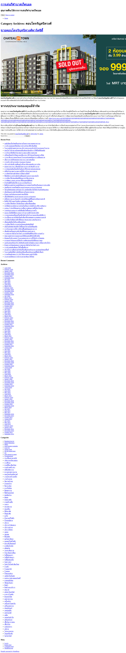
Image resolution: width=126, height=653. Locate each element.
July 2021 (7, 349)
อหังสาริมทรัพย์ (9, 592)
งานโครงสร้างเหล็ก (10, 476)
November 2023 (9, 304)
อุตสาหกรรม (8, 599)
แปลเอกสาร (8, 626)
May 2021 (7, 352)
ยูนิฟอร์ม (7, 548)
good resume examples (11, 446)
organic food (8, 449)
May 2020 (7, 372)
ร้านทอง (7, 571)
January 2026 (8, 271)
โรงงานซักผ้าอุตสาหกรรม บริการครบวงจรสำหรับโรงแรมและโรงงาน (26, 148)
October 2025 (8, 276)
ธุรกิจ (6, 516)
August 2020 (8, 367)
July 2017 (7, 409)
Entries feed (7, 645)
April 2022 (7, 334)
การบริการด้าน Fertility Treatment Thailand (17, 162)
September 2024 (9, 294)
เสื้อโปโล (7, 624)
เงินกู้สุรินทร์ (8, 608)
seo (5, 453)
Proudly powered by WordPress (10, 651)
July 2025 (7, 279)
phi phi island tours (9, 451)
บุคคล (6, 532)
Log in (6, 643)
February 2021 (8, 357)
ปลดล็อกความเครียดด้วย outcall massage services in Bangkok (23, 187)
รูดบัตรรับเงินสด (9, 576)
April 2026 (7, 268)
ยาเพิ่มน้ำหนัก (8, 546)
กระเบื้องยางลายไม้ (10, 458)
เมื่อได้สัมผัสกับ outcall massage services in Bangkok (20, 196)
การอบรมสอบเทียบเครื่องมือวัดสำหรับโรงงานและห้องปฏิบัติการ (25, 215)
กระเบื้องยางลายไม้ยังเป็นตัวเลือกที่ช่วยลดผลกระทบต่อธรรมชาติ (25, 217)
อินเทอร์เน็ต (8, 596)
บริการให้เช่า (8, 529)
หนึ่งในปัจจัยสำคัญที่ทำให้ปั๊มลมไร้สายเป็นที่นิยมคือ (20, 226)
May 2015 (7, 422)
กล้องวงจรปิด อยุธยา (11, 460)
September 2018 (9, 406)
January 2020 (8, 379)
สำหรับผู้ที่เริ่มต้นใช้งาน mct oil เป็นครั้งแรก (18, 183)
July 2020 (7, 369)
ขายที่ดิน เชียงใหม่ (10, 465)
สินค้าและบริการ (9, 587)
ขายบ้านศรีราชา (9, 467)
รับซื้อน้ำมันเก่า (9, 557)
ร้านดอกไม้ (8, 569)
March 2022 (8, 336)
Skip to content (10, 15)
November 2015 (9, 416)
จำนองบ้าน (8, 483)
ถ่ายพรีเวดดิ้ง (8, 502)
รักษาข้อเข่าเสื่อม (10, 553)
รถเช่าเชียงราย (9, 550)
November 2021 (9, 342)
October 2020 (8, 364)
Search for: (4, 136)
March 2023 (8, 316)
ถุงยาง (6, 504)
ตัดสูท (6, 497)
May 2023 (7, 313)
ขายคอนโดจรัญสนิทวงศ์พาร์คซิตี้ (22, 30)
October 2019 (8, 384)
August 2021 (8, 347)
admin (41, 134)
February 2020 (8, 377)
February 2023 (8, 318)
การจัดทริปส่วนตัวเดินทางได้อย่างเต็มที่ (16, 173)
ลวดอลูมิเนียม (8, 580)
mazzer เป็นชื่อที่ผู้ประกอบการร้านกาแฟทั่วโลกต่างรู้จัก (21, 213)
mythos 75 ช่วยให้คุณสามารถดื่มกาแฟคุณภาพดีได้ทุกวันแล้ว (23, 208)
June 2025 (7, 281)
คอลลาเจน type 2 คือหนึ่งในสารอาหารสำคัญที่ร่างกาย (21, 166)
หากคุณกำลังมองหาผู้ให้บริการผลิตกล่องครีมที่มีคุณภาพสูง (23, 240)
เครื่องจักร (7, 601)
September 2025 (9, 278)
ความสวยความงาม (10, 472)
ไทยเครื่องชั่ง (8, 633)
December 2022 (9, 321)
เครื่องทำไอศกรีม (10, 603)
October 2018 (8, 404)
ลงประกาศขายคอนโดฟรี (12, 578)
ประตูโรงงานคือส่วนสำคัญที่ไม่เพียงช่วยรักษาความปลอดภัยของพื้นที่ (26, 249)
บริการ (6, 523)
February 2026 (8, 269)
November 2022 (9, 322)
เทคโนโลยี (7, 613)
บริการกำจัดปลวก (10, 525)
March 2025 (8, 286)
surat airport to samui (10, 454)
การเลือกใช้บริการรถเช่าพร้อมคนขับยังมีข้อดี (19, 224)
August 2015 (8, 419)
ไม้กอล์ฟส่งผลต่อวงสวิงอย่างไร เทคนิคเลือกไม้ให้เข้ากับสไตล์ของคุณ (26, 189)
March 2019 (8, 396)
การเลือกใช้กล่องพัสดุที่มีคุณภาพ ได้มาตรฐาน (19, 178)
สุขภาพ (6, 589)
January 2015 (8, 427)
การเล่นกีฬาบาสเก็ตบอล (16, 4)
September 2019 (9, 386)
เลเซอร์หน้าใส (9, 617)
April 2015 (7, 424)
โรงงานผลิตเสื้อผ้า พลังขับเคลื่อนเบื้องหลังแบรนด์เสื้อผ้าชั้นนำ (24, 252)
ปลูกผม (6, 534)
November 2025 (9, 274)
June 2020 (7, 371)
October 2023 (8, 306)
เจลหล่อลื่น (7, 610)
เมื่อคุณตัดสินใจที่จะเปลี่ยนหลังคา (15, 222)
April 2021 (7, 354)
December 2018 (9, 401)
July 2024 (7, 296)
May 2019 (7, 392)
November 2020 (9, 362)
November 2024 (9, 291)
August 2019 (8, 387)
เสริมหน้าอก (8, 620)
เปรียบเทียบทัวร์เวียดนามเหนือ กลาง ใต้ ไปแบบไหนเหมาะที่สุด (24, 155)
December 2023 (9, 303)
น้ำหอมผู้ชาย (8, 520)
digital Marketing (9, 443)
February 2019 (8, 397)
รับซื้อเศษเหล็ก (9, 559)
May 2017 (7, 412)
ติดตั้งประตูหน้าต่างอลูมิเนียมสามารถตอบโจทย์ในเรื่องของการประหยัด (27, 185)
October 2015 (8, 417)
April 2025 (7, 284)
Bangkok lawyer (9, 441)
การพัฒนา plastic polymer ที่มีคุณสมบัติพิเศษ (18, 180)
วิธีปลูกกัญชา (8, 583)
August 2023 (8, 308)
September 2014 (9, 434)
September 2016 (9, 414)
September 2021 (9, 346)
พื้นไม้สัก (7, 536)
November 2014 (9, 431)
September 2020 (9, 366)
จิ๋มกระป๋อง (7, 486)
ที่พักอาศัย (7, 511)
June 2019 (7, 391)
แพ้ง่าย (6, 629)
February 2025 (8, 288)
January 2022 (8, 339)
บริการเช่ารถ (8, 527)
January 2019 (8, 399)
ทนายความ (8, 506)
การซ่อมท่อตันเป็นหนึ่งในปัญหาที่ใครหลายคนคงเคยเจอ (22, 169)
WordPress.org (8, 648)
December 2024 (9, 289)
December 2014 (9, 429)
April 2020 (7, 374)
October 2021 (8, 344)
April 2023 (7, 314)
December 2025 (9, 273)
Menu (2, 15)
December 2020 (9, 361)
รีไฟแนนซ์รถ (8, 573)
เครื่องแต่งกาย (9, 606)
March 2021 (8, 356)
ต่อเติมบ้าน (7, 495)
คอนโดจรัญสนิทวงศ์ (21, 134)
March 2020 (8, 376)
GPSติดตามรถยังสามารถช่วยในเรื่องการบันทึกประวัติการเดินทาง (25, 206)
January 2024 (8, 301)
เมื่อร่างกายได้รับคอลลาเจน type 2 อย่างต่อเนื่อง (19, 159)
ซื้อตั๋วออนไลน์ (9, 493)
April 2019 (7, 394)
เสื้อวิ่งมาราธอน (9, 622)
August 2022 (8, 327)
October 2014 (8, 432)
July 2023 (7, 309)
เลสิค (6, 615)
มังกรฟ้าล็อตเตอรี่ (10, 543)
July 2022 (7, 329)
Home (6, 18)
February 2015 (8, 426)
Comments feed (9, 646)
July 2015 (7, 421)
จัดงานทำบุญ (8, 481)
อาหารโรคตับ (8, 594)
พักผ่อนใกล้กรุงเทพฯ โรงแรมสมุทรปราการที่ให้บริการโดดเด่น (24, 238)
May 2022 (7, 332)
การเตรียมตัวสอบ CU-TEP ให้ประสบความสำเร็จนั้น (20, 254)
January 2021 (8, 359)
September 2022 (9, 326)
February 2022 (8, 337)
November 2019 (9, 382)
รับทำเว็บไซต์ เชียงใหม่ (11, 564)
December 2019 (9, 381)
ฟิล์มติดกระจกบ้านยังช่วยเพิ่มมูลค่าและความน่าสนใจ (21, 176)
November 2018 (9, 402)
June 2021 (7, 351)
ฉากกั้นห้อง (8, 488)
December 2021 (9, 341)
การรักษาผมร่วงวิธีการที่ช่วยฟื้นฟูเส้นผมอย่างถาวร (20, 229)
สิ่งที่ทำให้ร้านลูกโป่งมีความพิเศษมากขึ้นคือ (18, 201)
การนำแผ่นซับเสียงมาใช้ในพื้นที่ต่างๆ (16, 247)
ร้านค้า (6, 566)
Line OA (7, 448)
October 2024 (8, 293)
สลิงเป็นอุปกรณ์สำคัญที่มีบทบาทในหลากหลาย (19, 192)
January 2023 (8, 319)
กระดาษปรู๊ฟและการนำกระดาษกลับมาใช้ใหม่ (19, 256)
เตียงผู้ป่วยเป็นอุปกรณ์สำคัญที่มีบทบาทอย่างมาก (19, 231)
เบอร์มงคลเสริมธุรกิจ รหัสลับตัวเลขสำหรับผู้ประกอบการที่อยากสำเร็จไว (27, 243)
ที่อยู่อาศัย (7, 513)
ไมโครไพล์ (8, 636)
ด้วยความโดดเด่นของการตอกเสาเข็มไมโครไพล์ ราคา (21, 245)
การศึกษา (7, 463)
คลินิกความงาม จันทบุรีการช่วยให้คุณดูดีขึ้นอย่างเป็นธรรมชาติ (24, 199)
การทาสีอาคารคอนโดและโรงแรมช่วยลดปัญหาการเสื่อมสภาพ (24, 157)
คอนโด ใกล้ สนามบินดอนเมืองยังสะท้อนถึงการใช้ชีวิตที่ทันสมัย (24, 150)
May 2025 (7, 283)
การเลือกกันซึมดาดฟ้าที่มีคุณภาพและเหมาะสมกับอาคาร (22, 219)
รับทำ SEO (7, 562)
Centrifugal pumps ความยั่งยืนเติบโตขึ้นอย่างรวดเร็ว (20, 210)
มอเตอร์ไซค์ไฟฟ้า (10, 541)
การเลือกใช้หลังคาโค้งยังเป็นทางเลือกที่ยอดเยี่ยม (20, 203)
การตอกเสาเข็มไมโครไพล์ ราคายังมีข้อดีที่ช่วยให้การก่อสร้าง (24, 233)
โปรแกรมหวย (8, 631)
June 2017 (7, 411)
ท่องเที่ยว (7, 509)
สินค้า (6, 585)
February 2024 (8, 299)
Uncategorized (8, 456)
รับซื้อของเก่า (8, 555)
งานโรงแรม (8, 479)
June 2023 (7, 311)
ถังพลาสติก (8, 499)
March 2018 (8, 407)
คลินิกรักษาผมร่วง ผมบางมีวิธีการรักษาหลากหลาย (20, 171)
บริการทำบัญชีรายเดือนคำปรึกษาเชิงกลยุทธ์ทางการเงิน (22, 164)
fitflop (6, 444)
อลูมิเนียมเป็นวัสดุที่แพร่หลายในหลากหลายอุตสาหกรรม (22, 143)
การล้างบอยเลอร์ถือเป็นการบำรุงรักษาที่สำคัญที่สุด (20, 146)
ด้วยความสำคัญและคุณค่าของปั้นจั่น (16, 194)
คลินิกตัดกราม (9, 469)
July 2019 (7, 389)
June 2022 (7, 331)
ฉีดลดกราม (8, 490)
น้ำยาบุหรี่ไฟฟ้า (9, 518)
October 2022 (8, 324)
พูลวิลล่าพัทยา (9, 539)
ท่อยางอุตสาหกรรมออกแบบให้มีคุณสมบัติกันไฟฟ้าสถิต (22, 236)
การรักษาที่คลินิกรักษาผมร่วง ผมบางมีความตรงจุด (20, 153)
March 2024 (8, 298)
